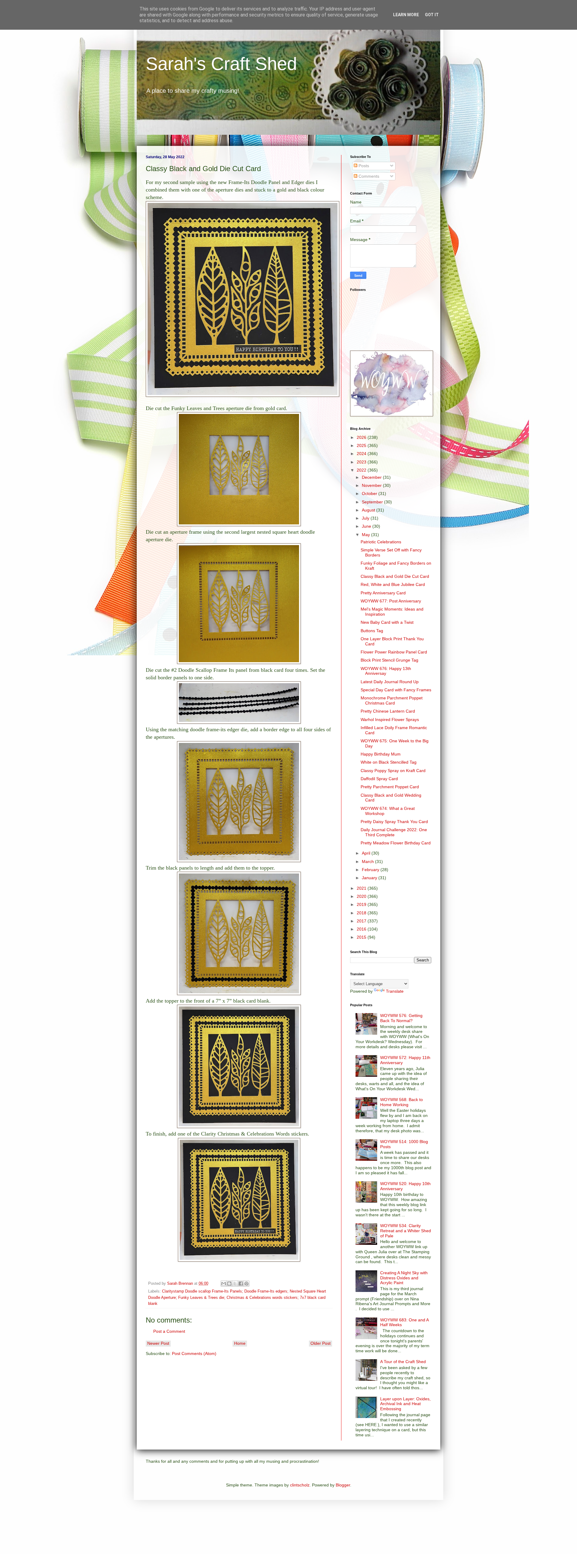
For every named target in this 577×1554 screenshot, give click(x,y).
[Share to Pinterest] (246, 1284)
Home (240, 1343)
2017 (362, 921)
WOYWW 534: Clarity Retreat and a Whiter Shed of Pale (405, 1230)
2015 (362, 937)
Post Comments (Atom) (194, 1353)
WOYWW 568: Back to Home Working (401, 1102)
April (366, 853)
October (370, 493)
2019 (362, 904)
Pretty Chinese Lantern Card (388, 711)
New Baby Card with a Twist (387, 622)
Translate (395, 991)
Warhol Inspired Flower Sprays (390, 719)
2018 (362, 912)
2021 (362, 888)
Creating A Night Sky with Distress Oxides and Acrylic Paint (404, 1277)
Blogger (343, 1485)
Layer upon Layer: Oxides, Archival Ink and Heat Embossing (405, 1403)
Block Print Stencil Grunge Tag (389, 660)
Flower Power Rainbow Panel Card (394, 652)
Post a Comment (169, 1331)
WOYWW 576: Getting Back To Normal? (401, 1018)
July (366, 518)
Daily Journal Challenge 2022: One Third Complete (394, 832)
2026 (362, 437)
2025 (362, 445)
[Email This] (224, 1284)
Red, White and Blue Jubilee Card (393, 584)
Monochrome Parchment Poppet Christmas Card (392, 700)
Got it (432, 14)
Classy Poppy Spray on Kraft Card (393, 770)
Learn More (406, 14)
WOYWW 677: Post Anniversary (391, 601)
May (366, 534)
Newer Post (158, 1343)
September (373, 501)
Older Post (320, 1343)
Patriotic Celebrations (381, 541)
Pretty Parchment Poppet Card (390, 786)
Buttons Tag (372, 630)
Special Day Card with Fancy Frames (396, 689)
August (369, 510)
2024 (362, 453)
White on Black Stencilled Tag (389, 762)
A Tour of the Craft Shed (403, 1361)
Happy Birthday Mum (381, 754)
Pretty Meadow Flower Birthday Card (396, 842)
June (367, 526)
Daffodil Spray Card (379, 778)
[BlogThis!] (229, 1284)
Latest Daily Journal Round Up (390, 681)
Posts (363, 165)
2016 (362, 929)
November (372, 485)
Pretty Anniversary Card (383, 592)
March (368, 861)
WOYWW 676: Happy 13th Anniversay (386, 671)
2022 (362, 470)
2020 (362, 896)
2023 (362, 462)
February (371, 869)
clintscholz (300, 1485)
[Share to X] (235, 1284)
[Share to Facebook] (241, 1284)
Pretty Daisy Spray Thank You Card (394, 821)
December (372, 477)
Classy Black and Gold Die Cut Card (395, 576)
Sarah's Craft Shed (221, 64)
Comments (368, 176)
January (370, 877)
